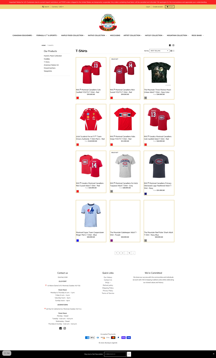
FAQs (107, 282)
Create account (158, 7)
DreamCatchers (49, 68)
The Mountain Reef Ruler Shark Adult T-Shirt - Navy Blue (158, 233)
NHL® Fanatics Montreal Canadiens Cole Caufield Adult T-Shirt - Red (157, 138)
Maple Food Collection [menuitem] (72, 35)
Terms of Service (108, 293)
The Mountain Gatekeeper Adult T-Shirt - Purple (123, 233)
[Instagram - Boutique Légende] (173, 45)
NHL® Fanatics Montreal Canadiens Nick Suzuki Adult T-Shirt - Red (90, 184)
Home (44, 45)
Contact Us (108, 280)
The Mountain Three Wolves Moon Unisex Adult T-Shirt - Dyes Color (157, 91)
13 (129, 253)
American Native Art (51, 65)
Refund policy (108, 285)
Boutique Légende (111, 343)
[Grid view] (171, 50)
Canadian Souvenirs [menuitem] (22, 35)
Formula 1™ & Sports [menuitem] (46, 35)
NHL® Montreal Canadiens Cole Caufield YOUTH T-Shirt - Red (88, 91)
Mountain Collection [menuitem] (177, 35)
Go (129, 354)
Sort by (146, 51)
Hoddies (47, 59)
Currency (55, 7)
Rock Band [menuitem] (197, 35)
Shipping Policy (108, 288)
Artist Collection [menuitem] (132, 35)
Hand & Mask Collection (53, 55)
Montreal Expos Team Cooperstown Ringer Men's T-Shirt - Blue (90, 233)
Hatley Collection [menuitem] (153, 35)
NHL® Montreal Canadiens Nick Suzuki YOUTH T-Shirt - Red (122, 91)
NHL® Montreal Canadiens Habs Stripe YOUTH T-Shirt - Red (122, 138)
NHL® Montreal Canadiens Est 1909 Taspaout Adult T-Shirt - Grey (124, 184)
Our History (108, 277)
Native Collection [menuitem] (96, 35)
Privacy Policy (108, 291)
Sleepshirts (48, 71)
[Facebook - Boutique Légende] (170, 45)
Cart (171, 7)
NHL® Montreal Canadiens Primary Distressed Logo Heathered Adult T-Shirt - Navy (158, 186)
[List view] (173, 50)
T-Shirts (47, 62)
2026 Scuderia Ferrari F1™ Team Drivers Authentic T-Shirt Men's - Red (90, 138)
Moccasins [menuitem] (115, 35)
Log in (148, 7)
